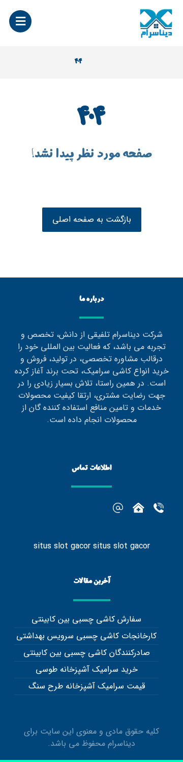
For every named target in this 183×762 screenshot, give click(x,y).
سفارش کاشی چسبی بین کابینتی (86, 619)
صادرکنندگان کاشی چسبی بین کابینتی (86, 652)
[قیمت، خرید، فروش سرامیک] (156, 23)
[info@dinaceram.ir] (118, 508)
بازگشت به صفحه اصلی (91, 219)
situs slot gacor (62, 546)
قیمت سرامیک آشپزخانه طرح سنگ (86, 686)
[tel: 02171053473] (138, 508)
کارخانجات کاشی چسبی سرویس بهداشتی (86, 636)
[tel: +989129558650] (158, 508)
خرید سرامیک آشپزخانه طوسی (87, 669)
